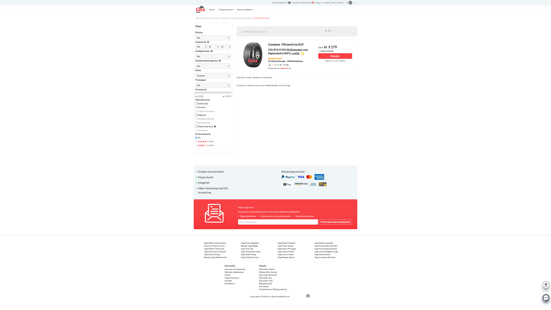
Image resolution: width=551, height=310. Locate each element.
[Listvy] (326, 30)
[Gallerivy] (329, 30)
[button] (546, 284)
